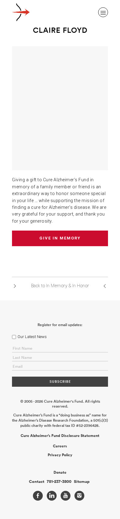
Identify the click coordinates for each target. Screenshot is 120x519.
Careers (60, 446)
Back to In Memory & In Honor (60, 285)
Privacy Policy (60, 455)
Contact (36, 481)
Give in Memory (60, 238)
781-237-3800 (59, 481)
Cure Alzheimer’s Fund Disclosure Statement (60, 435)
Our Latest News (32, 336)
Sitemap (82, 481)
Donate (60, 472)
